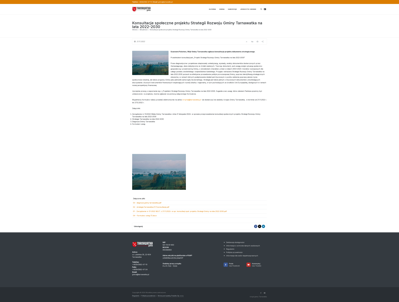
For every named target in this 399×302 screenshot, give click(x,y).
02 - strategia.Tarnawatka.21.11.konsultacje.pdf (151, 207)
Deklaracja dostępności (235, 242)
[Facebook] (255, 226)
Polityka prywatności (234, 252)
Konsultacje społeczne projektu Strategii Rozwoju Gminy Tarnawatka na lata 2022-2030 (180, 30)
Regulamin (230, 249)
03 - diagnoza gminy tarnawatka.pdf (147, 203)
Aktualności (144, 30)
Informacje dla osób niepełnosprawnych (242, 256)
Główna (134, 30)
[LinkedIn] (263, 226)
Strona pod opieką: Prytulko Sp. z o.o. (171, 296)
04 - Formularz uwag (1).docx (145, 216)
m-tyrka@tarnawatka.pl (191, 100)
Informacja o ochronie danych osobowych (243, 246)
